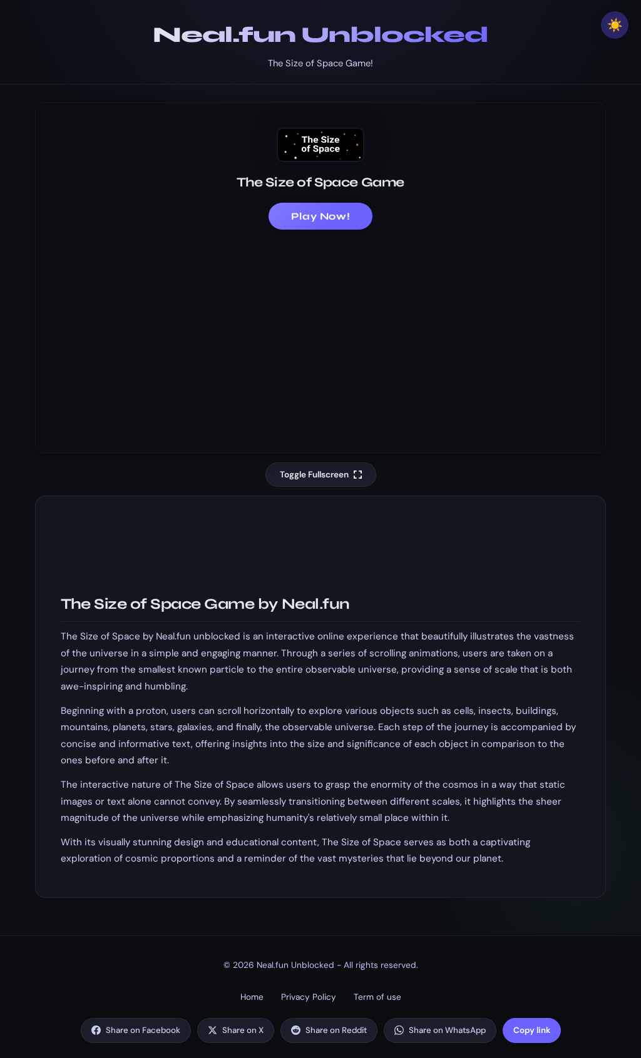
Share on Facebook (143, 1030)
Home (252, 997)
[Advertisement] (320, 333)
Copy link (531, 1030)
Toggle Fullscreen (314, 474)
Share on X (243, 1030)
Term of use (377, 997)
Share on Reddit (336, 1030)
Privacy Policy (308, 997)
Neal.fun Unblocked (320, 34)
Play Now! (321, 216)
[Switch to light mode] (614, 25)
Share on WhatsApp (447, 1030)
